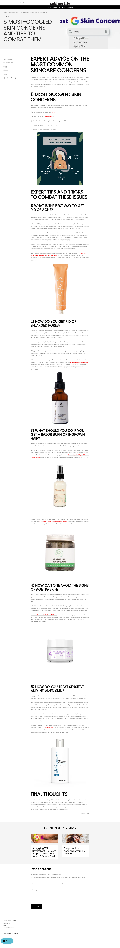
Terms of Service (76, 877)
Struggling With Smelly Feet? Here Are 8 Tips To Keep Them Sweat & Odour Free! (44, 852)
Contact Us (7, 923)
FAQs (5, 925)
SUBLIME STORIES (13, 12)
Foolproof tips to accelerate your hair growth (75, 851)
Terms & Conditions (9, 927)
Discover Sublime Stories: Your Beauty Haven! (60, 7)
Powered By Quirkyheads (11, 933)
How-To (6, 16)
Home (5, 12)
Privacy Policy (65, 877)
